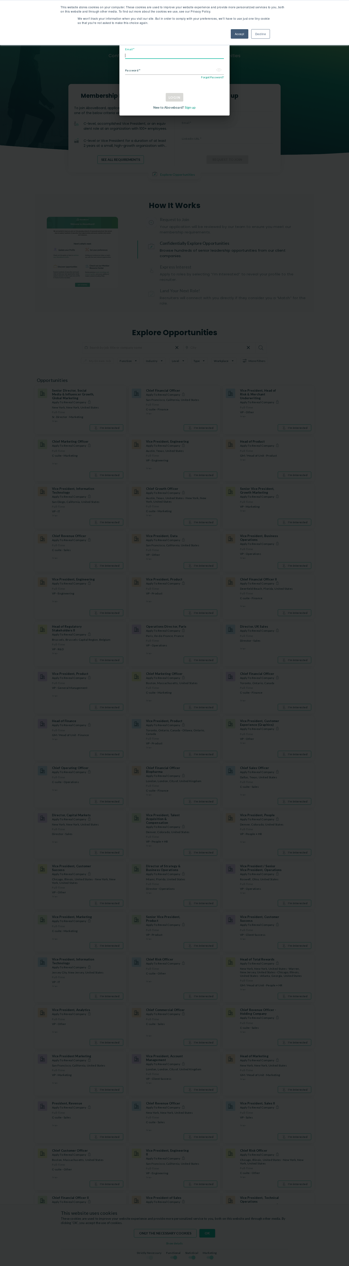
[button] (219, 71)
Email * (130, 49)
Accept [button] (239, 34)
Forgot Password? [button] (212, 77)
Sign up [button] (190, 107)
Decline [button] (260, 34)
